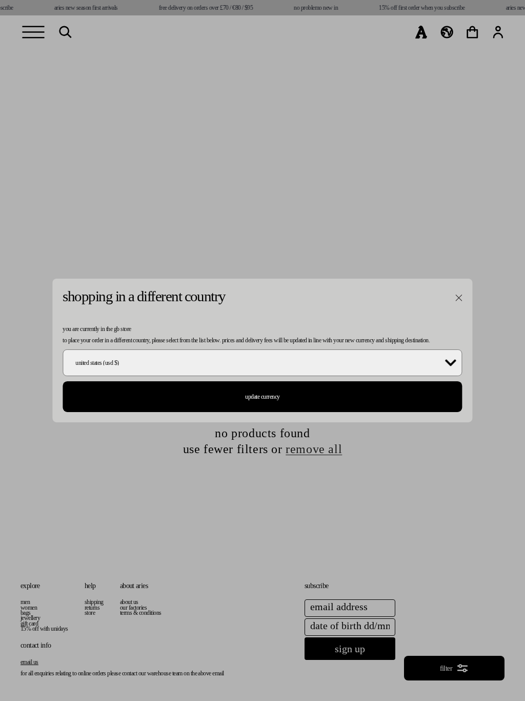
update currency (262, 396)
